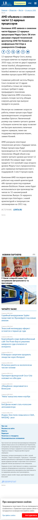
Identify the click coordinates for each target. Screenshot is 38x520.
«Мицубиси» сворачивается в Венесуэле (14, 387)
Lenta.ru (17, 209)
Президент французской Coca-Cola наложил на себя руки (16, 376)
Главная (4, 10)
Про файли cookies (8, 515)
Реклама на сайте (7, 428)
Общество (13, 10)
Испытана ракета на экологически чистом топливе (16, 366)
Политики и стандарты (9, 436)
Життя (21, 10)
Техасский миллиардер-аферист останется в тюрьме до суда (15, 329)
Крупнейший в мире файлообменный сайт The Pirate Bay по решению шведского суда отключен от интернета (18, 343)
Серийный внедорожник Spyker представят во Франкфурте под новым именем (18, 318)
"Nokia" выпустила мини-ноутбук (15, 396)
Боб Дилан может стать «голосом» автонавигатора (16, 405)
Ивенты (4, 431)
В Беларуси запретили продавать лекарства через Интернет (16, 355)
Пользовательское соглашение (12, 438)
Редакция (5, 433)
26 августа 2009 (30, 10)
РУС (30, 3)
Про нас (4, 426)
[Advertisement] (19, 231)
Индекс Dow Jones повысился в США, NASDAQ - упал (17, 416)
